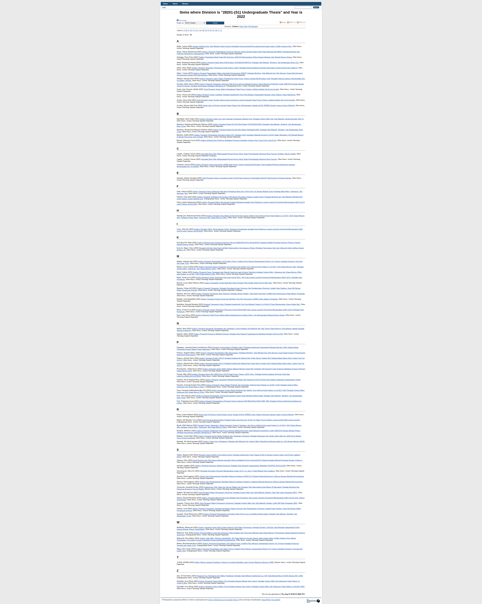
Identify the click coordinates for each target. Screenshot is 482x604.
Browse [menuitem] (185, 4)
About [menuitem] (175, 4)
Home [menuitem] (165, 4)
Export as (180, 23)
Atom (284, 22)
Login (164, 7)
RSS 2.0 (302, 22)
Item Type (243, 26)
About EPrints (266, 600)
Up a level (182, 20)
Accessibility (276, 600)
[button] (215, 22)
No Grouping (253, 26)
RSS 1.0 (292, 22)
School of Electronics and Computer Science (223, 600)
